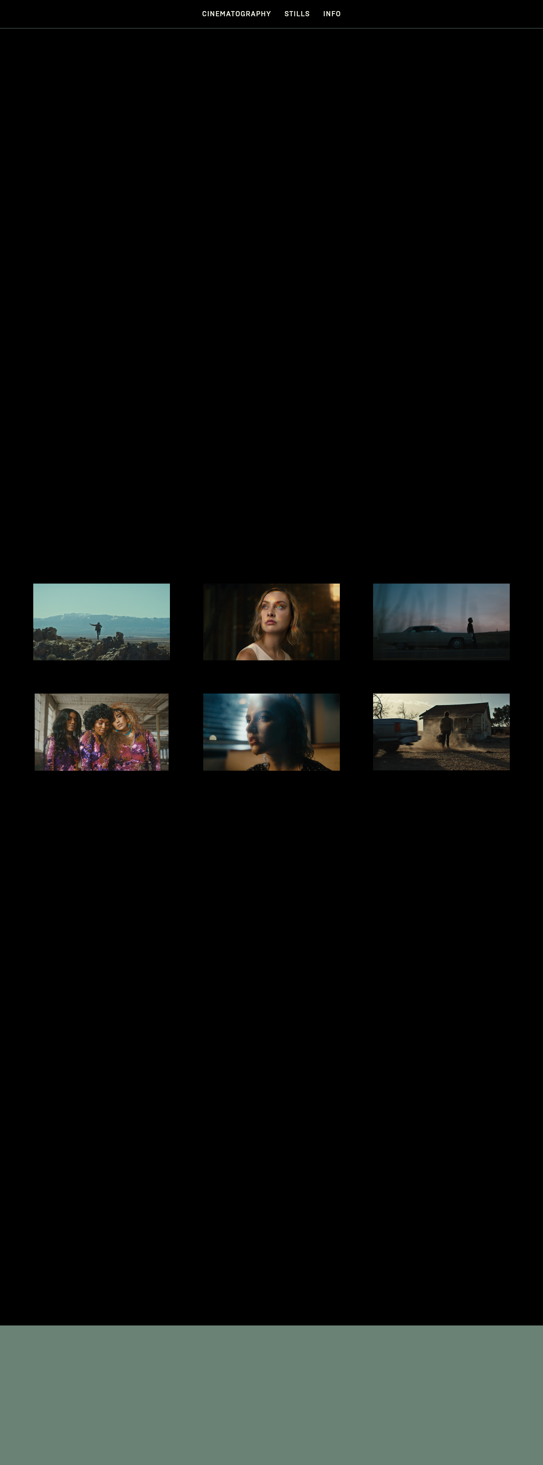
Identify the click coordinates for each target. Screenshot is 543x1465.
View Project (74, 644)
